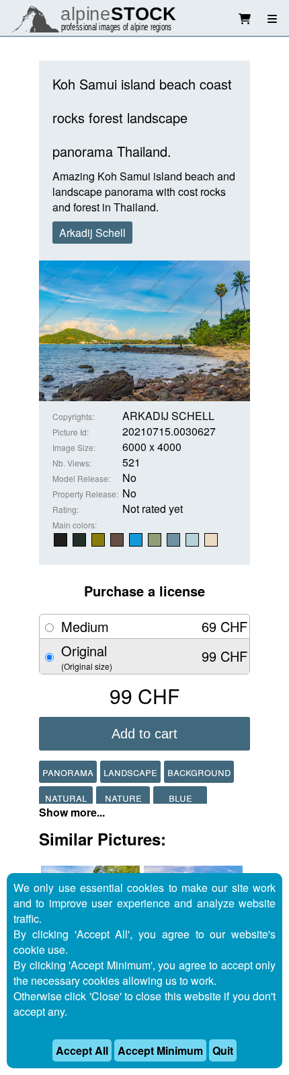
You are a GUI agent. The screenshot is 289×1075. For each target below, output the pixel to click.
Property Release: (85, 493)
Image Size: (73, 447)
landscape (130, 771)
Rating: (65, 509)
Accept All (82, 1050)
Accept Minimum (160, 1050)
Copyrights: (73, 416)
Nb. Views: (71, 463)
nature (123, 797)
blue (180, 797)
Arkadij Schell (92, 232)
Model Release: (81, 478)
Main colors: (74, 524)
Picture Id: (70, 432)
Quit (222, 1050)
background (199, 771)
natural (66, 797)
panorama (67, 771)
